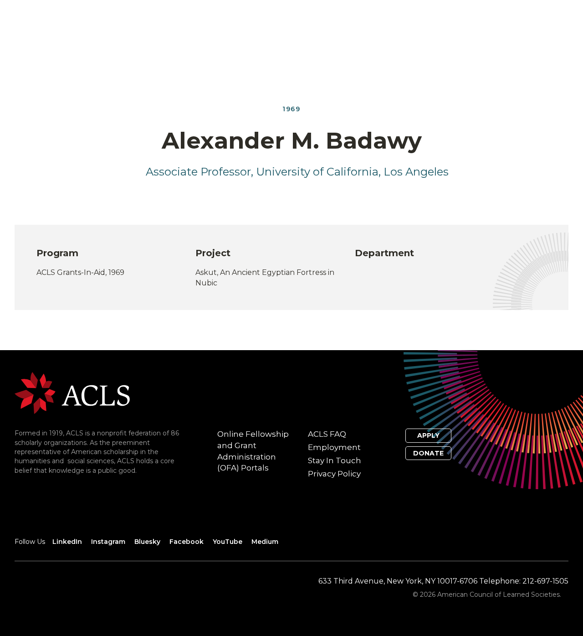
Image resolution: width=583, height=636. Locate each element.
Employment (334, 447)
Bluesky (147, 542)
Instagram (108, 542)
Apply (428, 435)
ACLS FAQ (327, 434)
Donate (428, 453)
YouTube (227, 542)
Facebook (186, 542)
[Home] (72, 392)
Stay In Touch (334, 460)
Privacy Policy (334, 473)
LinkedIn (67, 542)
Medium (264, 542)
